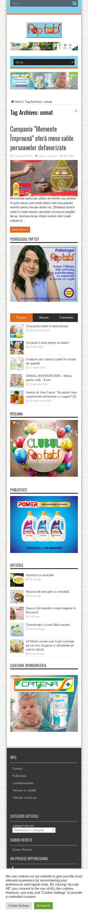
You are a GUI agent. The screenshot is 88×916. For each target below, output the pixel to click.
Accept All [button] (43, 905)
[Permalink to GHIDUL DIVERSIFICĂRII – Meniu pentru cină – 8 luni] (17, 386)
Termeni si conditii (24, 790)
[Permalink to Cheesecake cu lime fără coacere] (17, 635)
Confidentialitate (22, 783)
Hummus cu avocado (40, 575)
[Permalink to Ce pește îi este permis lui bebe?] (17, 353)
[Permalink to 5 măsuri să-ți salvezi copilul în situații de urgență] (17, 370)
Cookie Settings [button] (18, 905)
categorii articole (23, 826)
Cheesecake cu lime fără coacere (48, 624)
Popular (21, 317)
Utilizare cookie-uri (24, 797)
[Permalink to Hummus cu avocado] (17, 585)
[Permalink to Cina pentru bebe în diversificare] (17, 337)
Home (18, 101)
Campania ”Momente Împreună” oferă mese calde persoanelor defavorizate (41, 138)
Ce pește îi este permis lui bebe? (47, 342)
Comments (66, 317)
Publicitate (19, 776)
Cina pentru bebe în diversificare (47, 326)
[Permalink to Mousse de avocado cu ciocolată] (17, 602)
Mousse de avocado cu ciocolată (47, 591)
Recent (44, 317)
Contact (17, 768)
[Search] (74, 3)
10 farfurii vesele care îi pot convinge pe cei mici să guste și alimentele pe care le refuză (50, 645)
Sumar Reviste (22, 849)
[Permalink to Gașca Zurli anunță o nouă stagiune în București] (17, 619)
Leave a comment (47, 156)
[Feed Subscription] (76, 111)
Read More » (20, 229)
